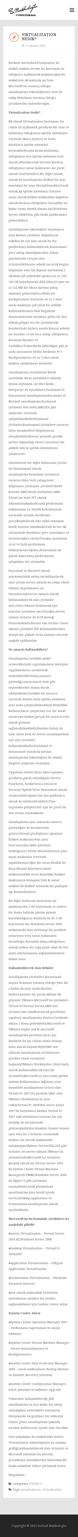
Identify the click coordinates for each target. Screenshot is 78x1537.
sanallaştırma (31, 1489)
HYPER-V (35, 1484)
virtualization (52, 1489)
